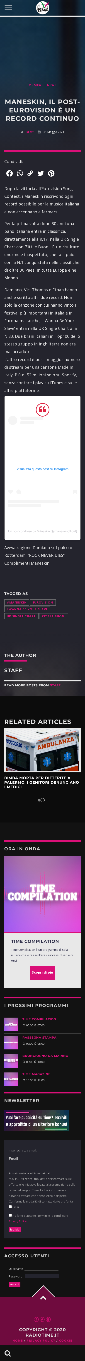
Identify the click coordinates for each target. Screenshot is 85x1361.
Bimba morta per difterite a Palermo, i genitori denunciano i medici (41, 783)
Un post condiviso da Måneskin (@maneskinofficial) (42, 531)
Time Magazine (36, 1074)
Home (18, 1340)
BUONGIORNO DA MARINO (45, 1056)
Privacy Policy (18, 1221)
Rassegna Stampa (39, 1037)
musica (35, 85)
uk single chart (21, 616)
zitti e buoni (54, 616)
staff (30, 132)
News (51, 85)
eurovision (42, 602)
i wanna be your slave (27, 609)
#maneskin (17, 602)
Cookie (65, 1340)
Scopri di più (42, 750)
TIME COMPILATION (39, 1019)
